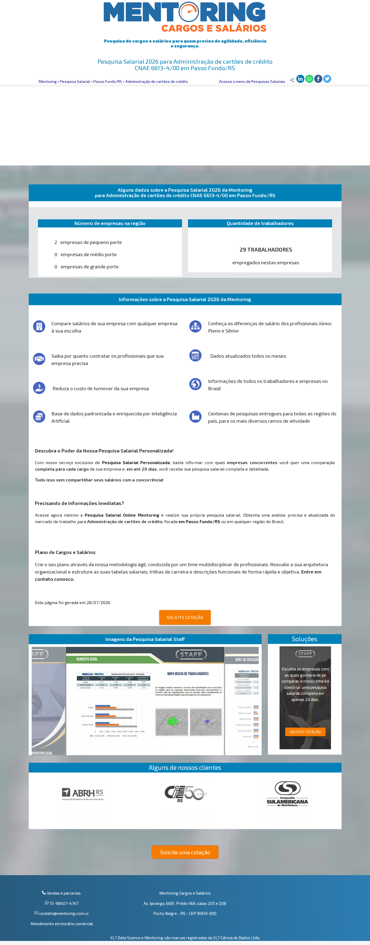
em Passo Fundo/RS (199, 521)
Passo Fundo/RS (107, 81)
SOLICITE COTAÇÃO (185, 617)
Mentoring (48, 81)
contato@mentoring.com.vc (63, 913)
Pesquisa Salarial (75, 81)
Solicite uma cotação (185, 852)
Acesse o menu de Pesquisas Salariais (252, 81)
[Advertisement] (185, 125)
